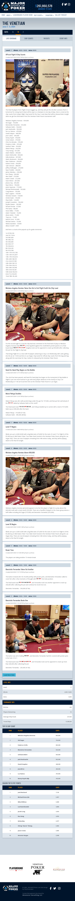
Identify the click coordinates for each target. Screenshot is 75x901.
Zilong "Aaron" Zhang (25, 826)
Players (26, 15)
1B (18, 32)
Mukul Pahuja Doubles (13, 394)
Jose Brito (21, 769)
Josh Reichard (22, 792)
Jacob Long (21, 811)
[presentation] (11, 39)
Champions (49, 15)
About (8, 15)
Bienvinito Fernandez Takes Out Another (20, 570)
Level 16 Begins (11, 524)
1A (13, 32)
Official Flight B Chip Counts (15, 55)
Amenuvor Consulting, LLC (32, 895)
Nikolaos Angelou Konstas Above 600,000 (20, 453)
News (31, 15)
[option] (16, 869)
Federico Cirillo (23, 745)
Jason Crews (22, 831)
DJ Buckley (21, 821)
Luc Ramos (21, 774)
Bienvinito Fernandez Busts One (17, 601)
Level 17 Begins (11, 427)
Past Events (38, 15)
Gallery (58, 15)
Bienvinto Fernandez (25, 750)
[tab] (11, 38)
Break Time (10, 550)
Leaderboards (18, 15)
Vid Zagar (21, 740)
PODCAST (64, 15)
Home (3, 15)
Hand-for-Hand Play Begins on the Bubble (20, 370)
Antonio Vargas (23, 835)
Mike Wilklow (22, 802)
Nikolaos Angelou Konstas (26, 735)
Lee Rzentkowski (23, 807)
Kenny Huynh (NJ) (23, 778)
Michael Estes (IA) (23, 797)
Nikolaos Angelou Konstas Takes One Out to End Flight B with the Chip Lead (32, 288)
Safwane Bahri (22, 754)
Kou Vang (21, 816)
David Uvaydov (22, 764)
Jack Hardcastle (23, 759)
